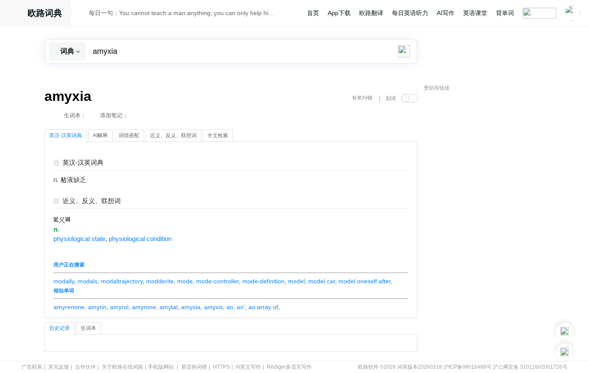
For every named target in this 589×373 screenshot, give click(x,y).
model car (321, 281)
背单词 (505, 12)
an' (241, 307)
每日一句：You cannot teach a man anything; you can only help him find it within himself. (183, 12)
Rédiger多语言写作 (289, 367)
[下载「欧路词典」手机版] (564, 331)
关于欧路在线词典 (122, 367)
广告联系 (32, 367)
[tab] (65, 135)
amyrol (119, 307)
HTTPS (221, 367)
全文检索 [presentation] (217, 135)
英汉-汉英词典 (83, 163)
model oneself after (364, 281)
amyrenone (69, 307)
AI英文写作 (248, 367)
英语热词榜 (194, 367)
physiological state (79, 238)
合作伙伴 (85, 367)
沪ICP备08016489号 (467, 367)
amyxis (213, 307)
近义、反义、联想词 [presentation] (173, 135)
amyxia (191, 307)
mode (185, 281)
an (229, 307)
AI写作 (445, 12)
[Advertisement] (488, 226)
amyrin (97, 307)
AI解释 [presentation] (100, 135)
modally (63, 281)
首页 (313, 12)
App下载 (339, 12)
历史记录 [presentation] (59, 328)
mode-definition (263, 281)
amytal (169, 307)
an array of (263, 307)
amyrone (144, 307)
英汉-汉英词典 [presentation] (65, 135)
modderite (160, 281)
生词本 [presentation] (88, 328)
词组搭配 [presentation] (129, 135)
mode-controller (217, 281)
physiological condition (140, 238)
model (296, 281)
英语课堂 (475, 12)
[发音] (82, 14)
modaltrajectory (122, 281)
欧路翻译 (371, 12)
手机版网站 (161, 367)
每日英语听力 (410, 12)
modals (87, 281)
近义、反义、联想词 (92, 201)
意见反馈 (58, 367)
